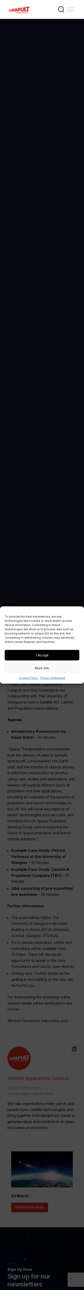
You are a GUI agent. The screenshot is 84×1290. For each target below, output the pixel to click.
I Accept (42, 655)
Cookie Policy (28, 678)
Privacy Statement (52, 678)
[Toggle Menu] (70, 9)
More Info (42, 668)
